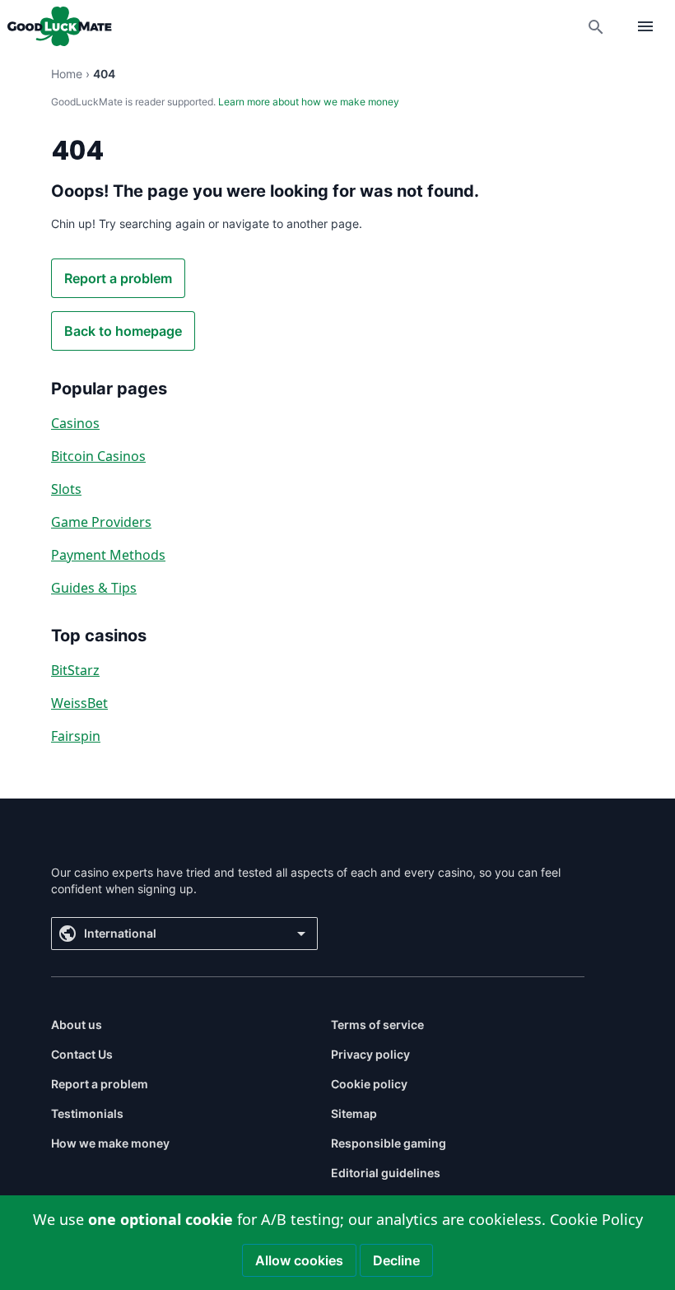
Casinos (75, 423)
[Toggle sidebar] (645, 26)
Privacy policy (370, 1054)
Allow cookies (299, 1260)
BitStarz (75, 670)
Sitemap (354, 1113)
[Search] (596, 26)
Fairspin (75, 736)
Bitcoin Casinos (98, 456)
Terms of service (377, 1025)
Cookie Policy (596, 1219)
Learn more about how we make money (308, 101)
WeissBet (79, 703)
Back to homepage (123, 331)
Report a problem (118, 278)
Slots (66, 489)
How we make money (110, 1143)
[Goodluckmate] (59, 26)
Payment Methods (108, 555)
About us (76, 1025)
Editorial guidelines (385, 1173)
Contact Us (82, 1054)
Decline (396, 1260)
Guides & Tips (94, 588)
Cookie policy (369, 1084)
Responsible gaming (388, 1143)
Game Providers (101, 522)
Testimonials (87, 1113)
